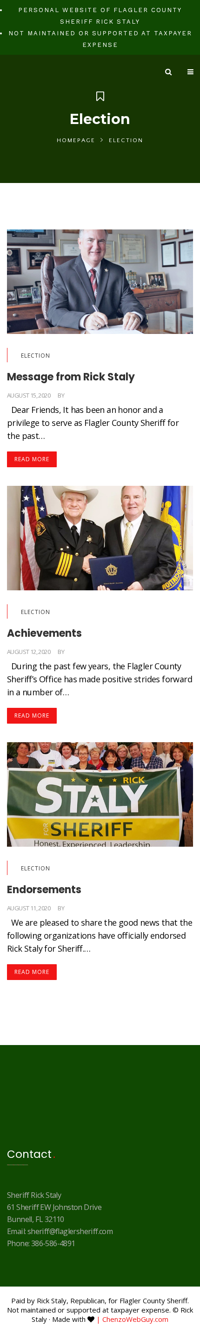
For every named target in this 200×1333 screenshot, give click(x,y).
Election (35, 355)
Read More (31, 459)
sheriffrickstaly (89, 395)
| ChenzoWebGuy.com (132, 1319)
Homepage (76, 140)
